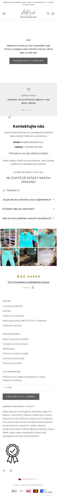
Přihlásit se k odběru (21, 396)
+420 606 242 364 (33, 146)
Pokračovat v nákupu (28, 60)
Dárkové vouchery (12, 325)
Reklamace (8, 348)
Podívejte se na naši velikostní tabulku (28, 153)
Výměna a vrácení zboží (15, 344)
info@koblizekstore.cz (32, 142)
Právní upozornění (12, 363)
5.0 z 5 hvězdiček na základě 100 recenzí (28, 282)
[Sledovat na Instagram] (11, 470)
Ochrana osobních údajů (15, 353)
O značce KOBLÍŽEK (13, 306)
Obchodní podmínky (13, 358)
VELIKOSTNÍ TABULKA (13, 315)
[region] (28, 97)
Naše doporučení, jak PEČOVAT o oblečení (25, 320)
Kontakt (7, 311)
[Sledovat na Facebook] (4, 470)
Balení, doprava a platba (15, 339)
